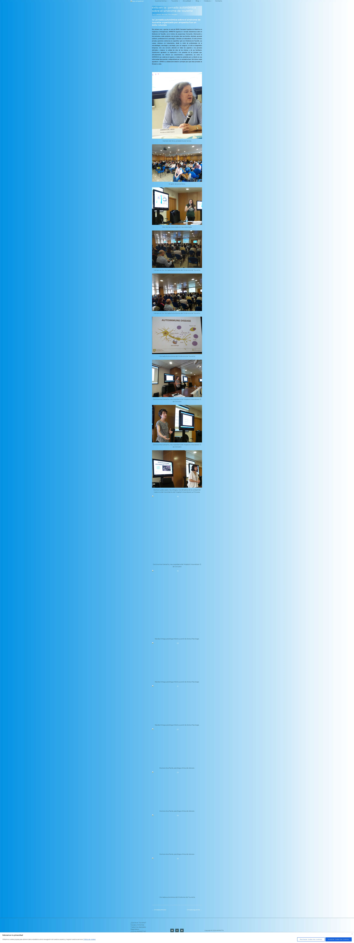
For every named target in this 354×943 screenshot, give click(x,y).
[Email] (177, 930)
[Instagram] (182, 930)
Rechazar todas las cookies (311, 939)
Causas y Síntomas (137, 925)
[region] (177, 937)
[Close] (352, 934)
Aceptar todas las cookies (338, 939)
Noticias (164, 14)
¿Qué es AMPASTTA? (138, 931)
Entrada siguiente (194, 910)
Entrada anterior (159, 910)
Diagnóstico (135, 929)
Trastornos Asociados (138, 927)
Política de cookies (90, 939)
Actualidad (157, 14)
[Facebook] (172, 930)
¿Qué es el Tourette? (138, 923)
